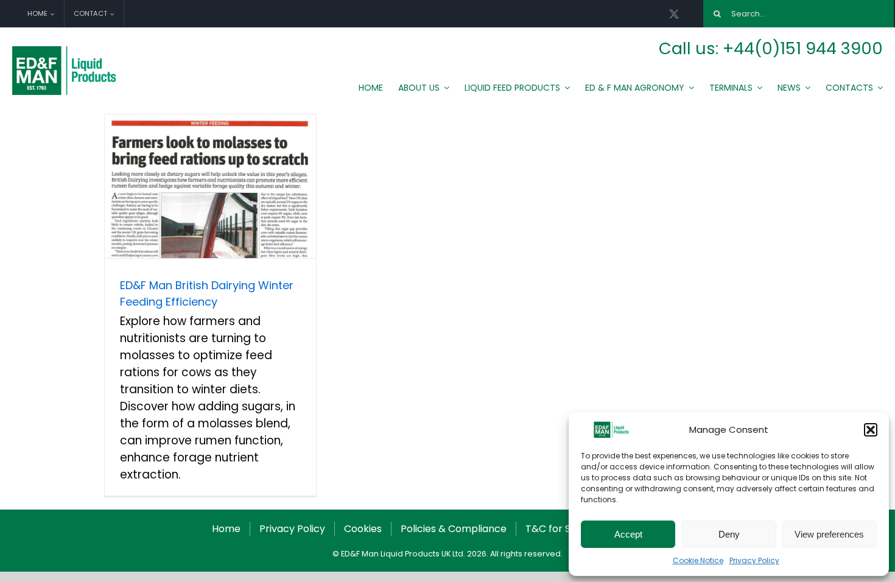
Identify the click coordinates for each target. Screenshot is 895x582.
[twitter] (674, 14)
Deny (729, 534)
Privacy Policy (754, 560)
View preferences (829, 534)
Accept (628, 534)
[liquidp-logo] (65, 49)
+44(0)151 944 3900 (803, 48)
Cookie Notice (698, 560)
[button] (871, 430)
